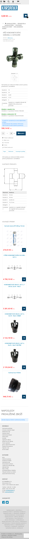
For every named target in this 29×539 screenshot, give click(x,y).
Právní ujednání (6, 443)
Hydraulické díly (6, 462)
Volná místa (5, 436)
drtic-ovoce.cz (15, 521)
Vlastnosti (10, 151)
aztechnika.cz (19, 510)
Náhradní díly (5, 467)
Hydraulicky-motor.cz (9, 524)
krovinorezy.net (20, 515)
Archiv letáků (5, 449)
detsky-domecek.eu (7, 521)
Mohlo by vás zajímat (7, 441)
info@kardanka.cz (10, 490)
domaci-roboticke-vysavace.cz (18, 523)
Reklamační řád (6, 431)
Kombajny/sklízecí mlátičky (9, 470)
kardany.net (20, 528)
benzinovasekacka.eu (10, 515)
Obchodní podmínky (7, 428)
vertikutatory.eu (20, 520)
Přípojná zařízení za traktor (9, 472)
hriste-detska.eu (10, 518)
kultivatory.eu (23, 521)
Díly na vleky (5, 468)
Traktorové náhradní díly (8, 465)
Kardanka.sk (14, 526)
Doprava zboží (6, 433)
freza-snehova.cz (18, 518)
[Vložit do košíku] (24, 250)
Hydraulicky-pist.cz (20, 524)
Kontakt (4, 438)
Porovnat (6, 142)
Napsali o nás (5, 448)
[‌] (3, 502)
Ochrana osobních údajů (8, 430)
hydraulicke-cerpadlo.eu (19, 513)
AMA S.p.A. (10, 37)
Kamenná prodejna (7, 435)
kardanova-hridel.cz (8, 511)
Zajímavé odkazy (6, 439)
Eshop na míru (5, 537)
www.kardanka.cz (9, 492)
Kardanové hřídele (11, 23)
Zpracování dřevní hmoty (8, 473)
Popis (4, 151)
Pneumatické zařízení (7, 464)
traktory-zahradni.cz (19, 516)
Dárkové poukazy (6, 459)
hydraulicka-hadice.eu (11, 528)
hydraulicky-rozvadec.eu (19, 511)
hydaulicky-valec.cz (8, 513)
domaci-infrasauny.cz (10, 520)
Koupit (22, 133)
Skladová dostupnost (7, 446)
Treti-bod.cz (8, 526)
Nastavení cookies (12, 535)
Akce (3, 457)
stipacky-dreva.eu (9, 516)
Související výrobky (20, 151)
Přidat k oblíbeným (8, 138)
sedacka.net (21, 526)
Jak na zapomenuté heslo (8, 444)
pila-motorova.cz (6, 523)
